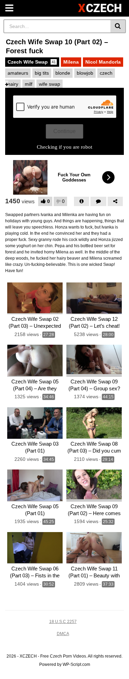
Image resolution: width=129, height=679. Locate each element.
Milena (71, 62)
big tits (42, 73)
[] (118, 26)
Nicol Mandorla (103, 62)
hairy (13, 84)
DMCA (63, 633)
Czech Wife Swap (32, 62)
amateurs (18, 73)
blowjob (85, 73)
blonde (62, 73)
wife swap (49, 84)
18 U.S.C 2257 (63, 621)
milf (28, 84)
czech (106, 73)
